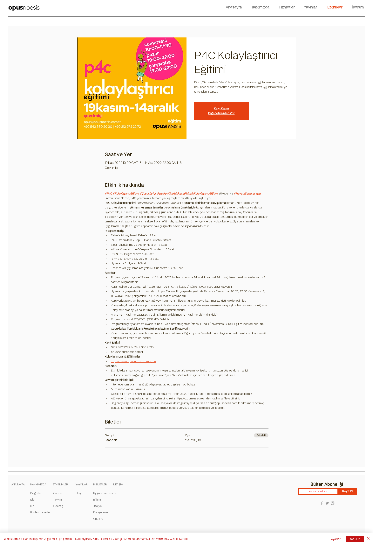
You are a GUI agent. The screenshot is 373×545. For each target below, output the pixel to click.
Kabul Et (354, 539)
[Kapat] (368, 539)
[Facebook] (322, 503)
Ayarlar (336, 539)
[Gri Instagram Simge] (332, 503)
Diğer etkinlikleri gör (221, 113)
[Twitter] (327, 503)
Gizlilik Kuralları (180, 539)
